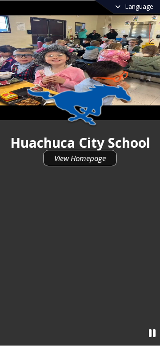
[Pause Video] (152, 333)
